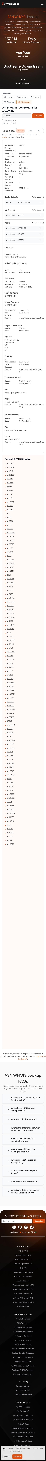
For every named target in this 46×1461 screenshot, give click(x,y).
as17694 (10, 752)
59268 (9, 721)
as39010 (10, 755)
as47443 (10, 559)
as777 (9, 555)
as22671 (10, 463)
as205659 (11, 813)
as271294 (10, 617)
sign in (4, 137)
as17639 (10, 621)
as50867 (10, 682)
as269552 (11, 725)
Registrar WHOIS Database (23, 1370)
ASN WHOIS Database (23, 1344)
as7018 (9, 840)
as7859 (10, 548)
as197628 (10, 475)
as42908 (10, 844)
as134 (6, 123)
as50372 (10, 502)
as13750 (10, 828)
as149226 (10, 705)
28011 (9, 575)
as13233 (10, 594)
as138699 (10, 798)
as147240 (11, 740)
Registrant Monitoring (23, 1394)
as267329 (11, 602)
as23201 (10, 648)
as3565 (10, 529)
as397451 (10, 748)
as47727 (10, 771)
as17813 (10, 552)
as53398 (10, 605)
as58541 (10, 582)
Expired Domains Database (23, 1353)
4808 (9, 517)
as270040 (11, 467)
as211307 (10, 794)
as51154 (10, 655)
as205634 (11, 709)
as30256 (10, 805)
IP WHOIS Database (23, 1340)
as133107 (10, 717)
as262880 (11, 532)
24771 (9, 778)
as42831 (10, 482)
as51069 (10, 667)
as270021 (11, 775)
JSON (31, 131)
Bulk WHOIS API (23, 1306)
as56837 (10, 702)
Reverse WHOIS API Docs (23, 1419)
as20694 (10, 579)
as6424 (10, 663)
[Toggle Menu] (42, 4)
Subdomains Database (23, 1327)
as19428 (10, 567)
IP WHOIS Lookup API (23, 1293)
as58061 (10, 732)
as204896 (11, 694)
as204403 (11, 636)
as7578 (10, 790)
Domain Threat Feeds (23, 1361)
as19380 (10, 521)
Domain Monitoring (23, 1386)
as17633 (10, 675)
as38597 (10, 698)
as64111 (10, 498)
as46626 (10, 713)
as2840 (10, 479)
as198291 (10, 629)
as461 (9, 736)
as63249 (10, 744)
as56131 (10, 586)
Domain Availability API (23, 1276)
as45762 (10, 821)
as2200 (10, 590)
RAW (39, 131)
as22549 (10, 690)
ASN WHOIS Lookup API (23, 1298)
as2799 (10, 729)
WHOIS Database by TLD (23, 1374)
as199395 (10, 544)
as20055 (10, 640)
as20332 (10, 571)
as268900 (11, 652)
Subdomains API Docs (23, 1441)
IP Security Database (23, 1336)
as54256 (10, 817)
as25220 (10, 540)
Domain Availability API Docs (23, 1428)
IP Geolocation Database (23, 1331)
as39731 (10, 671)
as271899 (10, 563)
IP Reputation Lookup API (23, 1289)
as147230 (11, 625)
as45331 (10, 506)
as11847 (10, 786)
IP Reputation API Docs (23, 1445)
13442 (9, 802)
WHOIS (21, 131)
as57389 (10, 686)
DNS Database (23, 1323)
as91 (8, 513)
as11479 (10, 490)
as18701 (10, 832)
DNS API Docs (23, 1424)
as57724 (10, 644)
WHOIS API (23, 1251)
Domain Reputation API (23, 1264)
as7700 (10, 509)
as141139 (10, 471)
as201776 (10, 598)
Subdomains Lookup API (23, 1272)
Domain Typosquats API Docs (23, 1432)
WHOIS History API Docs (23, 1415)
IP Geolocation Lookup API (23, 1285)
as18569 (10, 767)
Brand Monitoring (23, 1390)
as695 (9, 525)
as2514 (10, 825)
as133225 (10, 659)
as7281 (9, 494)
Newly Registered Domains (23, 1349)
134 (13, 123)
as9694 (10, 836)
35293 (9, 486)
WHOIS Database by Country (23, 1366)
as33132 (10, 679)
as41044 (10, 536)
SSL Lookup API (23, 1281)
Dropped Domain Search (23, 1357)
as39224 (10, 613)
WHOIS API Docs (23, 1407)
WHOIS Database (23, 1319)
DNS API (23, 1268)
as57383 (10, 763)
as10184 (10, 782)
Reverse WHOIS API (23, 1259)
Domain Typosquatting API (23, 1302)
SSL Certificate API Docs (23, 1437)
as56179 (10, 609)
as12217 (10, 759)
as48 (9, 632)
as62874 (10, 809)
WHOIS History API (23, 1255)
